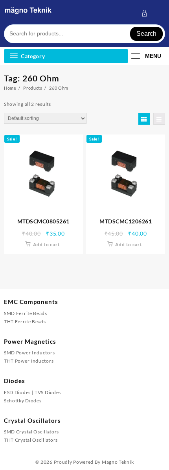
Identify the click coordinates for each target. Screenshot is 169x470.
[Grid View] (144, 119)
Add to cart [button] (46, 244)
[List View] (159, 119)
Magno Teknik (118, 462)
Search (146, 33)
